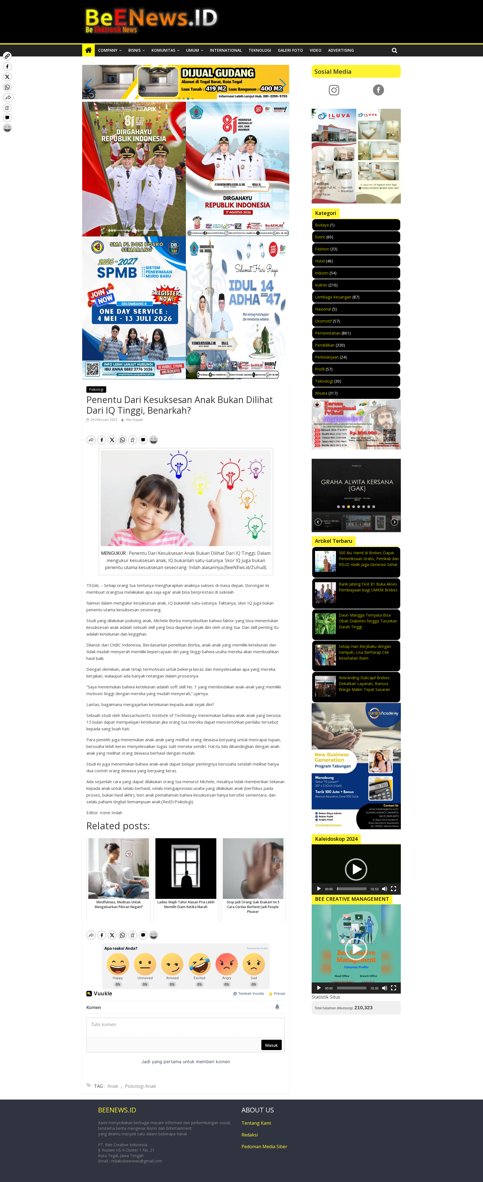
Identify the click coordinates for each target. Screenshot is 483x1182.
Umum (192, 50)
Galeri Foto (290, 50)
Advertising (341, 50)
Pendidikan (325, 345)
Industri (321, 273)
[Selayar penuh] (393, 889)
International (226, 50)
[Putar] (319, 889)
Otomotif (323, 321)
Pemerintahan (327, 333)
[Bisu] (384, 889)
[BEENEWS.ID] (88, 50)
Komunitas (163, 50)
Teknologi (259, 50)
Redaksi (250, 1135)
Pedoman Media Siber (264, 1146)
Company (107, 50)
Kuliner (321, 285)
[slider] (351, 888)
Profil (320, 369)
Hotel (320, 261)
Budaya (322, 225)
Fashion (322, 249)
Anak (113, 1086)
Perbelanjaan (327, 357)
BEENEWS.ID (117, 1109)
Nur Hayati (134, 419)
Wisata (321, 393)
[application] (356, 869)
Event (320, 237)
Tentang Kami (256, 1123)
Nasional (323, 309)
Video (315, 50)
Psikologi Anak (140, 1086)
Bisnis (134, 50)
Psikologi (96, 389)
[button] (179, 99)
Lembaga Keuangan (333, 297)
